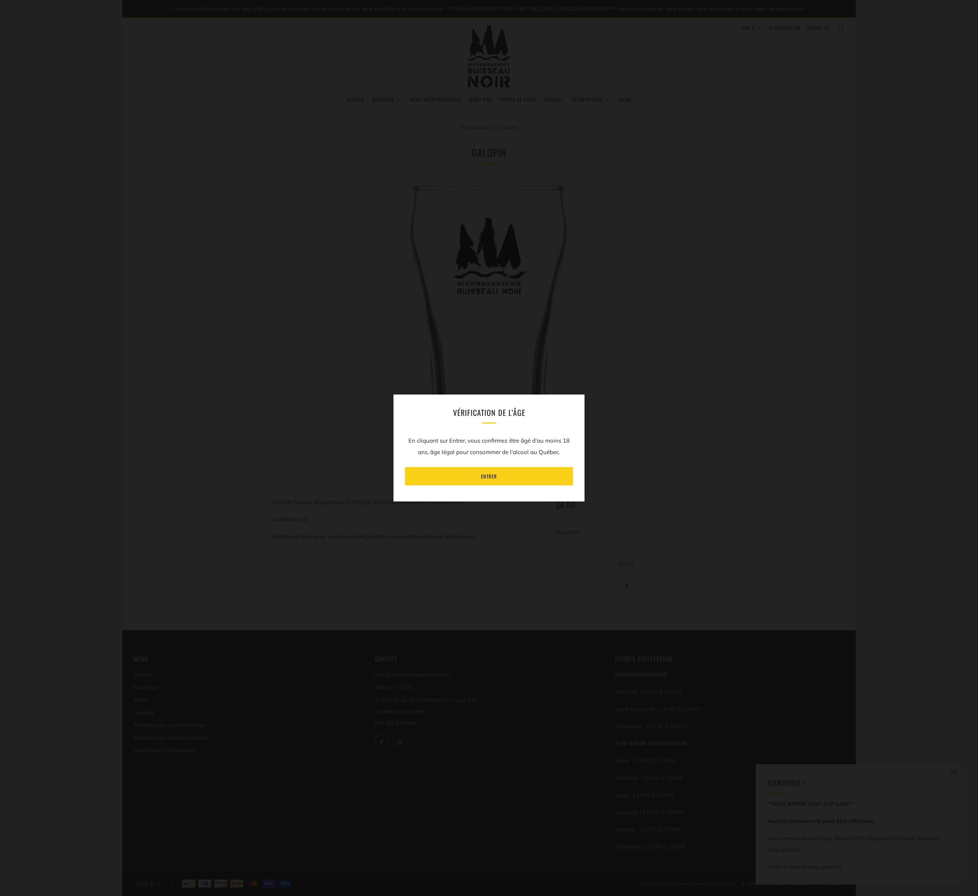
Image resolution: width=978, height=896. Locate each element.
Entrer (489, 476)
